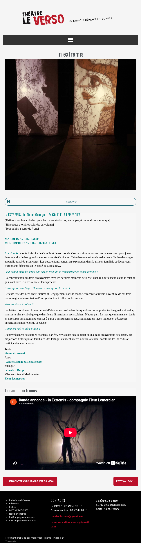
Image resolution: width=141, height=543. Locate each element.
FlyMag (55, 537)
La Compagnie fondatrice (22, 520)
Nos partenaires (17, 513)
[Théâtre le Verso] (70, 17)
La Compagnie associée (22, 517)
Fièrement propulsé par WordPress (24, 537)
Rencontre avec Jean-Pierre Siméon (30, 481)
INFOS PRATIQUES (18, 510)
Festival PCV (125, 481)
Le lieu (12, 507)
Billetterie (14, 503)
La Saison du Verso (19, 500)
